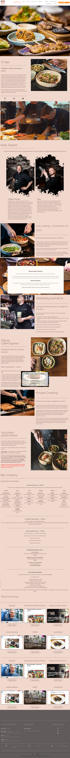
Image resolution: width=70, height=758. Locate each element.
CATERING (46, 1)
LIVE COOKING (33, 1)
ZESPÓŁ (27, 1)
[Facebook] (61, 2)
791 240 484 (38, 745)
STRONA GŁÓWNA (17, 1)
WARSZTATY (40, 1)
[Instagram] (59, 2)
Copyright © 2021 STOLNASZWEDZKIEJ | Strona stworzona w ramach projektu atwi (35, 756)
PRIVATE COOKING (53, 1)
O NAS (23, 1)
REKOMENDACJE (49, 3)
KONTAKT (55, 3)
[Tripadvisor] (63, 2)
